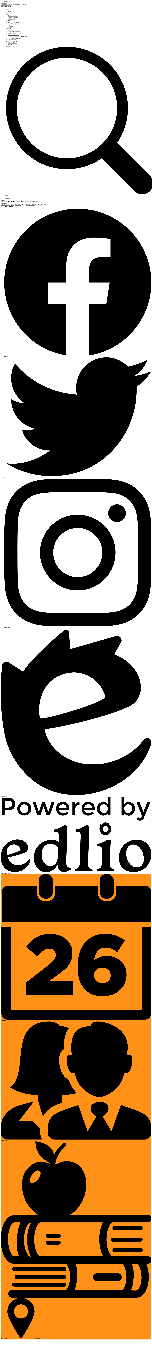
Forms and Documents (14, 31)
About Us (10, 11)
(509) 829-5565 (30, 205)
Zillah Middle (11, 19)
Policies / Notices (12, 43)
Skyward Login (12, 39)
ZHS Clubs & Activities (14, 22)
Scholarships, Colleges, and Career (17, 36)
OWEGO (10, 27)
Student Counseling (13, 35)
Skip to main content (6, 1)
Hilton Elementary (13, 16)
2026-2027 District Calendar (16, 33)
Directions (37, 1338)
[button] (8, 9)
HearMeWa (11, 44)
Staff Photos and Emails (14, 38)
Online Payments (12, 41)
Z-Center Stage (12, 24)
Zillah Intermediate (13, 17)
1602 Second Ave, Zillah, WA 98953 (11, 205)
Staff (9, 12)
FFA (9, 25)
